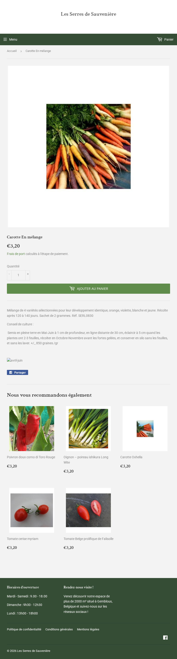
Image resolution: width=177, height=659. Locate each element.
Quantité (13, 266)
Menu (13, 39)
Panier (169, 39)
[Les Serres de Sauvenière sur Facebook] (165, 638)
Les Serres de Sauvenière (88, 14)
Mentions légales (88, 629)
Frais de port (16, 254)
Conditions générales (59, 629)
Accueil (12, 51)
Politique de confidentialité (24, 629)
